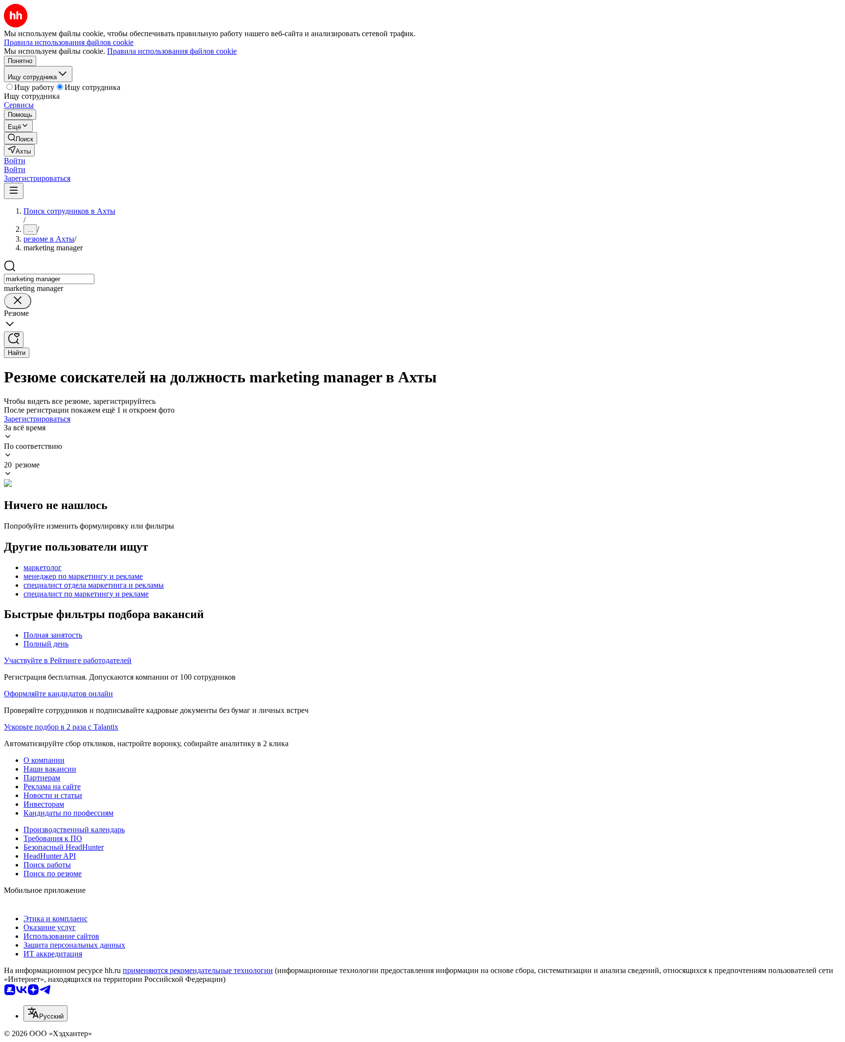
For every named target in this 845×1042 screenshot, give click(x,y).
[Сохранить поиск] (13, 340)
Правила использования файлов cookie (172, 51)
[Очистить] (17, 301)
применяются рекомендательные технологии (198, 970)
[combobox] (49, 279)
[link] (20, 138)
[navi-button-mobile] (13, 191)
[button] (14, 160)
